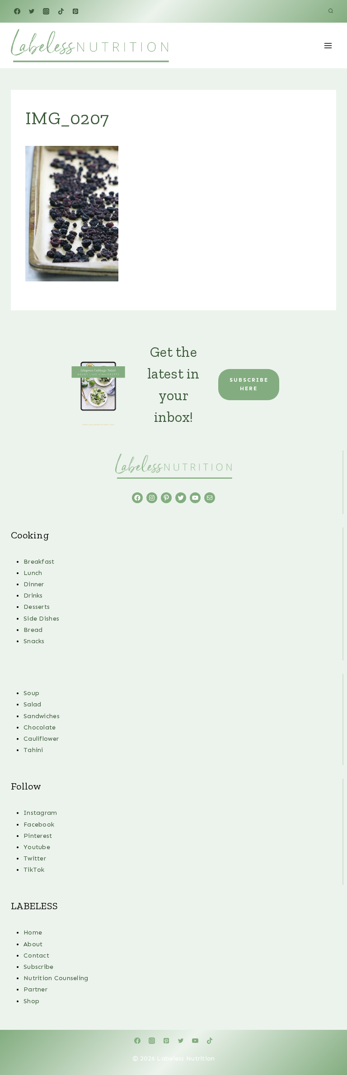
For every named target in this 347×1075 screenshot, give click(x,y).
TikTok (34, 870)
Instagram (40, 813)
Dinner (33, 584)
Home (32, 932)
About (32, 944)
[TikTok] (61, 11)
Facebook (38, 824)
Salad (32, 704)
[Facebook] (17, 11)
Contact (36, 955)
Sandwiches (41, 716)
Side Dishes (41, 618)
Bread (32, 630)
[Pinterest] (75, 11)
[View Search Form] (330, 11)
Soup (31, 693)
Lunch (32, 573)
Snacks (34, 641)
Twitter (34, 858)
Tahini (33, 750)
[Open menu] (327, 45)
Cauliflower (41, 739)
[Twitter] (31, 11)
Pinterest (37, 836)
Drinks (33, 595)
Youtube (36, 847)
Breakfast (39, 562)
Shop (31, 1001)
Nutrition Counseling (56, 978)
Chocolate (39, 727)
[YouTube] (195, 1040)
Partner (35, 989)
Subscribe (38, 967)
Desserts (36, 607)
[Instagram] (46, 11)
